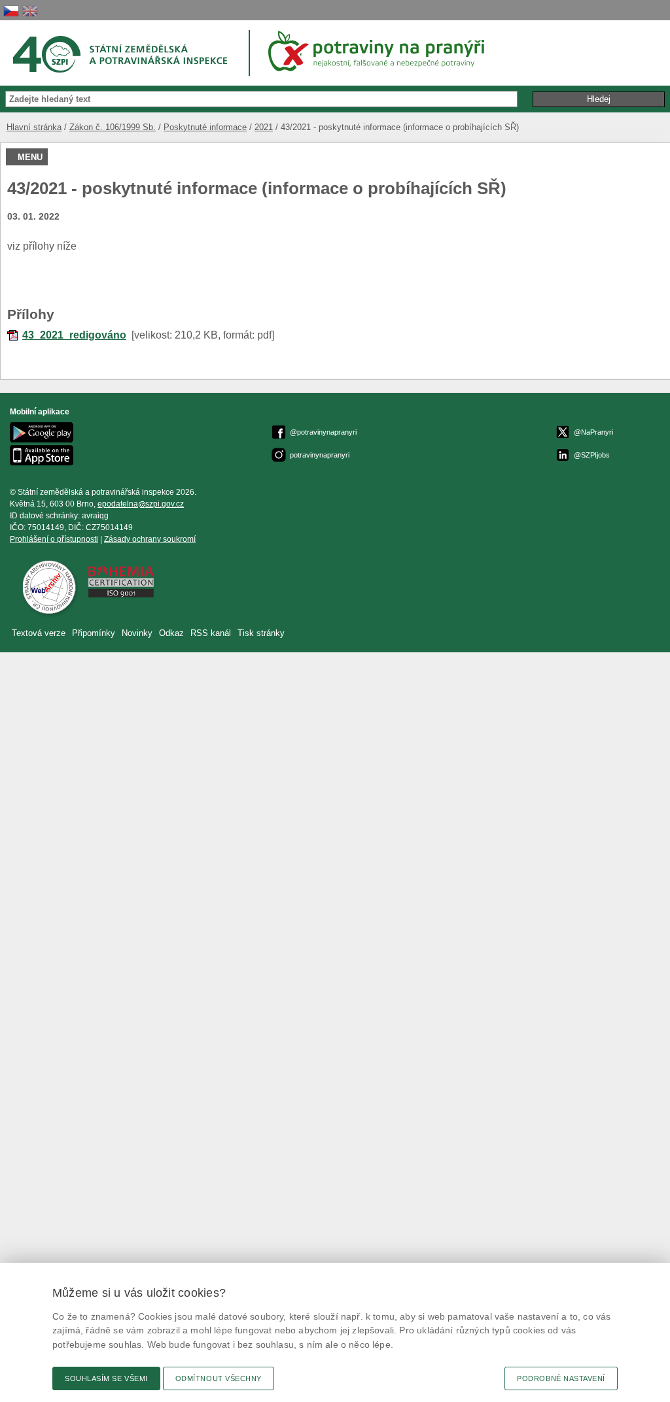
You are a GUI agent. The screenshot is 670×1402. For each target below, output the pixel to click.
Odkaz (172, 633)
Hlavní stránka (34, 127)
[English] (30, 10)
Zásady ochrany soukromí (150, 539)
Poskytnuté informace (205, 127)
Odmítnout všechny (218, 1378)
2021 (264, 127)
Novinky (137, 633)
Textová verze (38, 633)
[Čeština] (11, 10)
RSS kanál (210, 633)
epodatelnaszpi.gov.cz (140, 504)
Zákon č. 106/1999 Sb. (112, 127)
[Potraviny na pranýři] (381, 51)
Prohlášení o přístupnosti (54, 539)
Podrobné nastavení (561, 1378)
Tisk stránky (261, 633)
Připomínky (95, 633)
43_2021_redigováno (74, 335)
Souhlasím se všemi (106, 1378)
